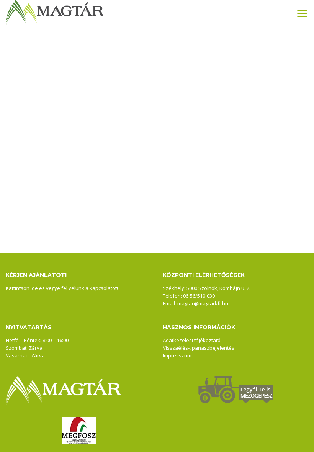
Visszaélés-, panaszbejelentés (198, 347)
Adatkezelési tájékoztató (192, 340)
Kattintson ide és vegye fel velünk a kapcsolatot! (62, 288)
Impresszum (177, 355)
